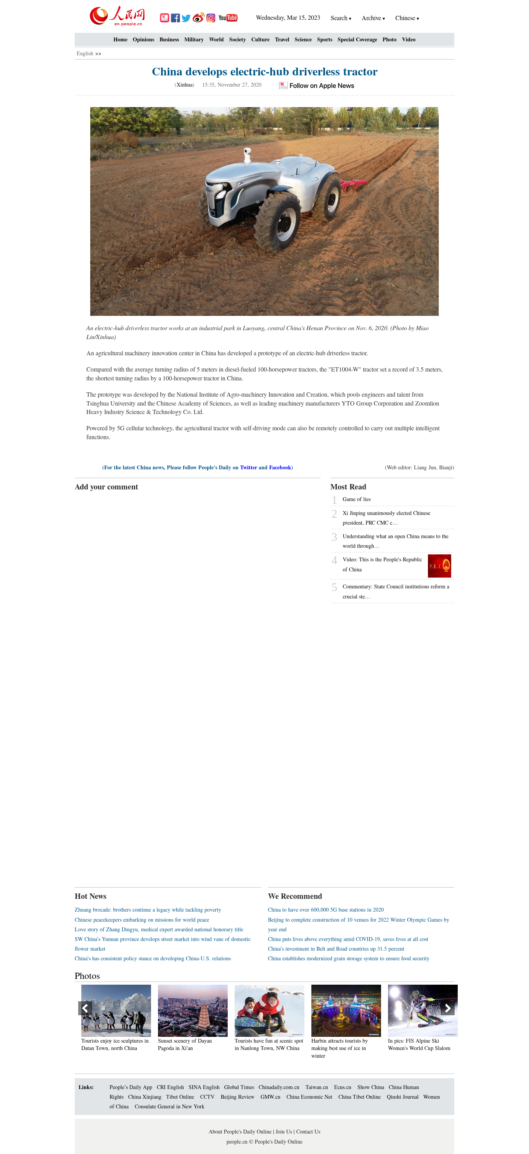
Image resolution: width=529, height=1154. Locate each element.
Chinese (405, 18)
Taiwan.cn (317, 1087)
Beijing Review (237, 1096)
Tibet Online (180, 1096)
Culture (260, 39)
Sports (324, 39)
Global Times (239, 1087)
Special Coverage (357, 39)
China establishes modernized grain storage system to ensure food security (348, 958)
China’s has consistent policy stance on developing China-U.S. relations (153, 958)
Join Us (285, 1131)
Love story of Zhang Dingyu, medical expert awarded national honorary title (159, 929)
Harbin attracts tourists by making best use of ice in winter (336, 1048)
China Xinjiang (144, 1096)
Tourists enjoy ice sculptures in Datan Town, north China (112, 1044)
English (85, 53)
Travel (282, 39)
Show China (370, 1087)
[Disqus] (198, 588)
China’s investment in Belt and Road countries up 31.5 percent (336, 948)
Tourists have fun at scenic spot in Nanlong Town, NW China (266, 1044)
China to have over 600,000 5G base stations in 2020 (326, 909)
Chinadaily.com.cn (279, 1087)
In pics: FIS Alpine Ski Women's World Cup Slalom (416, 1044)
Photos (87, 975)
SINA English (204, 1087)
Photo (390, 39)
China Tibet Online (359, 1096)
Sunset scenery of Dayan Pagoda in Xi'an (182, 1044)
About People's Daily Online (240, 1131)
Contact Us (308, 1131)
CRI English (170, 1087)
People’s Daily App (131, 1087)
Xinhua (184, 84)
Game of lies (357, 499)
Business (169, 39)
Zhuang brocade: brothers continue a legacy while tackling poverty (148, 909)
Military (194, 39)
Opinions (143, 39)
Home (120, 39)
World (216, 39)
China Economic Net (309, 1096)
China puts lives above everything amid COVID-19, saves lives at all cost (348, 939)
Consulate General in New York (169, 1106)
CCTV (207, 1096)
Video (409, 39)
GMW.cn (271, 1096)
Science (303, 39)
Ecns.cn (342, 1087)
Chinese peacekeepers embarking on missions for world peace (142, 919)
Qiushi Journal (403, 1096)
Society (237, 39)
